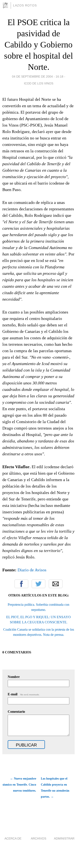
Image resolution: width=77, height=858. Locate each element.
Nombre (14, 677)
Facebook (21, 584)
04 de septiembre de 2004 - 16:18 (37, 76)
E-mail (24, 694)
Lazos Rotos (25, 5)
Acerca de (12, 838)
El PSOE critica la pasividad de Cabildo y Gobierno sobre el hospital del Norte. (38, 44)
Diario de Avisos (32, 569)
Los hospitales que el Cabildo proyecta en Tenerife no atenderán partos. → (55, 787)
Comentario (16, 711)
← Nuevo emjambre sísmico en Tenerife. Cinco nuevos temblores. (19, 784)
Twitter (38, 584)
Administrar (64, 838)
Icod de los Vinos (38, 83)
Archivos (38, 838)
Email (55, 584)
